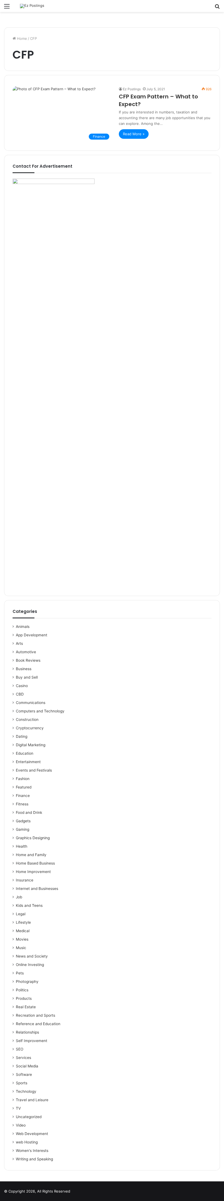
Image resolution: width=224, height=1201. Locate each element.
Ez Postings (132, 89)
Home (21, 38)
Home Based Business (35, 863)
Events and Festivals (34, 770)
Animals (23, 626)
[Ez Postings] (32, 6)
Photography (27, 981)
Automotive (26, 652)
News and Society (32, 956)
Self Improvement (31, 1041)
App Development (31, 635)
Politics (22, 990)
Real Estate (26, 1007)
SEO (19, 1049)
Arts (19, 643)
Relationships (27, 1032)
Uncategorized (29, 1117)
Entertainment (28, 762)
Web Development (32, 1133)
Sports (21, 1083)
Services (23, 1057)
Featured (23, 787)
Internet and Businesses (37, 888)
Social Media (27, 1066)
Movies (22, 939)
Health (21, 846)
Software (24, 1074)
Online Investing (30, 964)
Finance (23, 795)
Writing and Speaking (34, 1159)
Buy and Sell (27, 677)
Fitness (22, 804)
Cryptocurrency (30, 728)
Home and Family (31, 855)
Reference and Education (38, 1024)
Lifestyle (23, 922)
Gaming (22, 829)
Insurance (24, 880)
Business (23, 669)
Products (24, 998)
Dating (21, 736)
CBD (20, 694)
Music (21, 948)
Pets (20, 973)
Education (24, 753)
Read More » (134, 134)
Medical (23, 931)
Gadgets (23, 821)
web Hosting (27, 1142)
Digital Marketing (30, 745)
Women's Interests (32, 1150)
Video (21, 1125)
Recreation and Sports (35, 1015)
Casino (22, 686)
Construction (27, 719)
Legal (20, 914)
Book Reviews (28, 660)
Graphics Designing (33, 838)
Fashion (23, 778)
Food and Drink (29, 812)
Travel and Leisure (32, 1100)
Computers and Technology (40, 711)
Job (19, 897)
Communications (30, 702)
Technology (26, 1091)
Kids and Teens (29, 905)
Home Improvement (33, 871)
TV (18, 1108)
